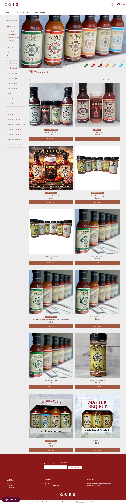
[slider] (7, 55)
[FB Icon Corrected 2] (13, 4)
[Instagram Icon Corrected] (17, 4)
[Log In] (118, 4)
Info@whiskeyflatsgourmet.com (101, 483)
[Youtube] (6, 4)
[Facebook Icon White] (70, 494)
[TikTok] (9, 4)
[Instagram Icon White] (74, 494)
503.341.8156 (96, 485)
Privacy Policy (80, 502)
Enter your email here (50, 464)
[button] (113, 4)
